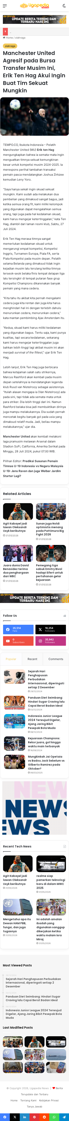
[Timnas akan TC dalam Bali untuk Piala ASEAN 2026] (13, 1042)
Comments (55, 659)
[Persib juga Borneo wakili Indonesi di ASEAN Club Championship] (13, 1067)
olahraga (20, 37)
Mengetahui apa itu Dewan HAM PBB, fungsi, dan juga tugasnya (17, 925)
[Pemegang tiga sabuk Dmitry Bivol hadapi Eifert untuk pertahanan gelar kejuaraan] (51, 553)
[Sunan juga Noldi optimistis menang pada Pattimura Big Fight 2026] (51, 511)
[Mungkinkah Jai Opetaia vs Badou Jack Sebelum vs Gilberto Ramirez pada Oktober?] (14, 762)
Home (9, 37)
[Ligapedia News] (34, 6)
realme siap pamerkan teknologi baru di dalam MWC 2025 (50, 882)
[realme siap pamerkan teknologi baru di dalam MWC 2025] (51, 863)
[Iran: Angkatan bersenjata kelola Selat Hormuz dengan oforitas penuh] (56, 1054)
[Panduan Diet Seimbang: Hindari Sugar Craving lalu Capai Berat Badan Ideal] (14, 703)
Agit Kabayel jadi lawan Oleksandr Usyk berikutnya (15, 527)
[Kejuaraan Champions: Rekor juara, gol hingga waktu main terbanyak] (14, 743)
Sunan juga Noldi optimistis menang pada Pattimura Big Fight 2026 (50, 529)
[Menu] (5, 7)
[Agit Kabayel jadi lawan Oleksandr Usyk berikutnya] (18, 511)
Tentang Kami (28, 1100)
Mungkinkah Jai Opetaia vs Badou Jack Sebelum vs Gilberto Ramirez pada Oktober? (46, 763)
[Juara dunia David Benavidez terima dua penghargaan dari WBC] (18, 553)
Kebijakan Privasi (49, 1100)
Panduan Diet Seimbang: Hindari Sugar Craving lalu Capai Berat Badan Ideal (46, 702)
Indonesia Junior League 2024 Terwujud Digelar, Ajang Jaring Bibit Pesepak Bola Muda (45, 722)
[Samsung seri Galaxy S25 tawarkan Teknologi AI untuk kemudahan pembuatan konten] (56, 1067)
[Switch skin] (64, 7)
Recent (32, 659)
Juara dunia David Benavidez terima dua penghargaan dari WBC (16, 570)
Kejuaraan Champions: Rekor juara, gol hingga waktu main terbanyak (44, 742)
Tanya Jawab (34, 1106)
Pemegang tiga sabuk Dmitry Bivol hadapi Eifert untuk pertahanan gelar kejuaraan (49, 572)
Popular (11, 659)
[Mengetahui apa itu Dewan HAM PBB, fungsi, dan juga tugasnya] (18, 907)
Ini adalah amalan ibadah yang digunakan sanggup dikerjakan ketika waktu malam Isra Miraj (50, 929)
